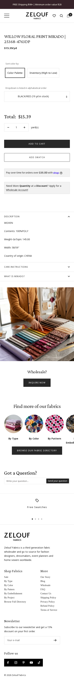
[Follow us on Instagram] (16, 662)
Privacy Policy (47, 601)
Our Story (45, 577)
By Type (8, 581)
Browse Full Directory (15, 601)
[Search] (61, 15)
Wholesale (45, 585)
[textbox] (25, 481)
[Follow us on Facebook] (8, 662)
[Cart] (68, 15)
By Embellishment (13, 593)
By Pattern (9, 589)
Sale (6, 577)
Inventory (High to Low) (43, 72)
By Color (8, 585)
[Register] (55, 640)
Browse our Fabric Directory (37, 450)
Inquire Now (37, 382)
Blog (42, 581)
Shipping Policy (48, 597)
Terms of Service (48, 610)
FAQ (42, 589)
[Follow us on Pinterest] (23, 662)
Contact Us (45, 593)
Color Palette (15, 72)
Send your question (57, 480)
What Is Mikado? (14, 276)
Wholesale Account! (17, 190)
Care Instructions (16, 266)
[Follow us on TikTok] (39, 662)
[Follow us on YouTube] (31, 662)
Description (12, 216)
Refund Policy (47, 606)
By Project (9, 597)
